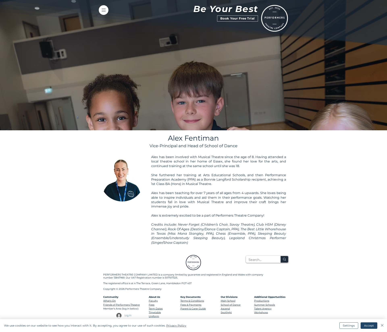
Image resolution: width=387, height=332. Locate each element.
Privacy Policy (176, 325)
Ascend (225, 308)
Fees (151, 304)
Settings (349, 325)
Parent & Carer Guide (193, 308)
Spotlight (226, 312)
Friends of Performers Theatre (121, 304)
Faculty (153, 300)
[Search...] (284, 259)
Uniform (154, 316)
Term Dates (156, 308)
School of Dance (230, 304)
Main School (228, 300)
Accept (369, 325)
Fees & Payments (190, 304)
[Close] (382, 325)
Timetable (155, 312)
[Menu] (103, 10)
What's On (109, 300)
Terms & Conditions (192, 300)
